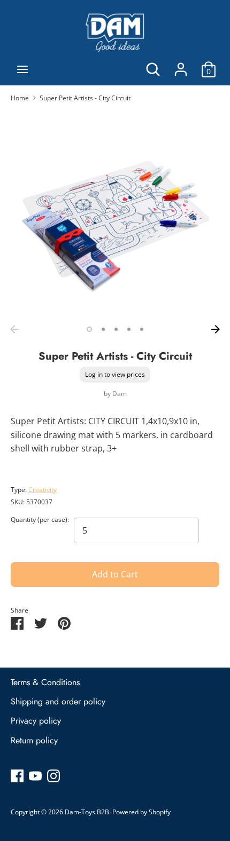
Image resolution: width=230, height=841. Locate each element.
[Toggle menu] (22, 69)
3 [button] (116, 329)
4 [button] (129, 329)
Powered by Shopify (141, 811)
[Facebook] (17, 775)
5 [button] (141, 329)
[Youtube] (35, 775)
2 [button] (103, 329)
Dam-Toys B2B (87, 811)
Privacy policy (36, 721)
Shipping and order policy (58, 701)
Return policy (34, 740)
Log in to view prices (115, 374)
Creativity (42, 489)
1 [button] (89, 329)
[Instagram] (53, 775)
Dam (119, 393)
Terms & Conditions (45, 682)
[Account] (180, 65)
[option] (115, 216)
